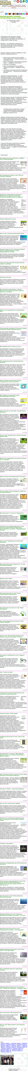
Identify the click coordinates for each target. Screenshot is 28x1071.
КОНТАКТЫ (18, 5)
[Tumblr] (19, 14)
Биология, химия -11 (6, 1048)
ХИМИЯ (12, 5)
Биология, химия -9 (11, 1046)
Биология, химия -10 (22, 1046)
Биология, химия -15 (6, 1050)
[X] (10, 14)
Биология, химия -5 (22, 1044)
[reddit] (15, 14)
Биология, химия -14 (17, 1049)
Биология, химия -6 (5, 1045)
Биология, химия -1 (5, 1043)
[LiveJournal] (17, 14)
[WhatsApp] (23, 14)
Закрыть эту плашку (13, 1070)
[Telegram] (25, 14)
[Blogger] (12, 14)
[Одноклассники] (8, 14)
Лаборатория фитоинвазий (6, 3)
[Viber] (21, 14)
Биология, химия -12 (18, 1048)
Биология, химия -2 (16, 1043)
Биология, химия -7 (16, 1045)
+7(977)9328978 (4, 0)
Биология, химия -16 (17, 1050)
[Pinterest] (27, 14)
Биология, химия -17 (6, 1051)
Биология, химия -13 (6, 1049)
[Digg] (13, 14)
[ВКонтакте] (6, 14)
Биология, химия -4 (11, 1044)
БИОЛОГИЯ (5, 5)
